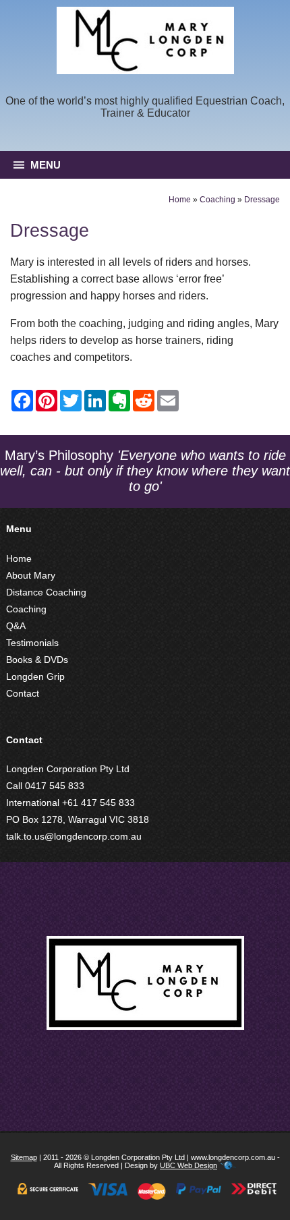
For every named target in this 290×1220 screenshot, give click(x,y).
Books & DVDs (37, 659)
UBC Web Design (188, 1165)
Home (180, 199)
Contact (22, 693)
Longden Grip (35, 676)
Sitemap (24, 1157)
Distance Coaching (46, 592)
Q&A (16, 625)
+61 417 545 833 (98, 802)
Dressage (262, 199)
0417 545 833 (54, 785)
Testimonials (32, 642)
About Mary (30, 575)
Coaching (217, 199)
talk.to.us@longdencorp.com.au (74, 836)
